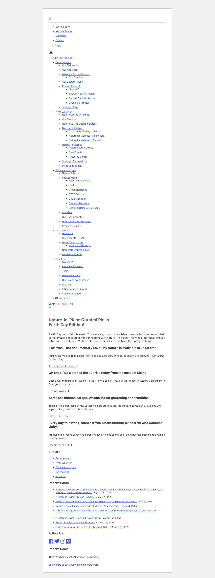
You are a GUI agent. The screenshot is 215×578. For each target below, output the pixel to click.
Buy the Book (62, 26)
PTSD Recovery (77, 194)
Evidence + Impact (65, 170)
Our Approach (63, 62)
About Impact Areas (80, 180)
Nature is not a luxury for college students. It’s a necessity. (88, 506)
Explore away (58, 391)
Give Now (67, 233)
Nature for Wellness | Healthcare (86, 135)
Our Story (67, 261)
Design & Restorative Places (84, 207)
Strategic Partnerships (74, 161)
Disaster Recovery (79, 203)
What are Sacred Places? (76, 74)
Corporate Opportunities (75, 249)
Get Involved (62, 230)
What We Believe (71, 275)
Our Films (67, 212)
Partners (66, 284)
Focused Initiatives (72, 128)
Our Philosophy (70, 65)
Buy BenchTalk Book (73, 237)
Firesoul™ (74, 89)
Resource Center (78, 156)
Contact (59, 40)
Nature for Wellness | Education (86, 140)
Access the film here (62, 366)
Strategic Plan (70, 107)
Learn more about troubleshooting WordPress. (74, 564)
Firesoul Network (71, 86)
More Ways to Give (72, 242)
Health (72, 185)
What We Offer (63, 111)
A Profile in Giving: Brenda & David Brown (79, 517)
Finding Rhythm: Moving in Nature (75, 522)
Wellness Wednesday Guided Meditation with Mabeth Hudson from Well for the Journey (104, 510)
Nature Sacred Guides (81, 147)
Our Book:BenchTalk (73, 216)
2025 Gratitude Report (74, 289)
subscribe (64, 298)
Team (65, 270)
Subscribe (61, 35)
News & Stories (63, 31)
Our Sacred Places (72, 81)
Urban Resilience (78, 189)
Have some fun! (59, 416)
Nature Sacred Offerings (75, 114)
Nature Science (70, 173)
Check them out (60, 445)
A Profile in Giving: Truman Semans (75, 496)
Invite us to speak (72, 165)
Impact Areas (69, 177)
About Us (60, 258)
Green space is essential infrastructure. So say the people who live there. (96, 501)
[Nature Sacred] (50, 18)
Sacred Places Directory (82, 93)
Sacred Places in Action (82, 98)
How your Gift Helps (80, 245)
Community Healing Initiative (84, 131)
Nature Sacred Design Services (79, 123)
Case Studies (76, 152)
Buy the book (65, 57)
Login (58, 45)
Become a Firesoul (79, 102)
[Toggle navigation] (51, 52)
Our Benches (76, 77)
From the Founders (72, 266)
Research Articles (71, 226)
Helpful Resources (72, 144)
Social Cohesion (77, 198)
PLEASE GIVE (64, 304)
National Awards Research (76, 221)
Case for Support (71, 293)
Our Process (69, 119)
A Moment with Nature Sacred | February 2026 (82, 527)
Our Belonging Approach (75, 279)
